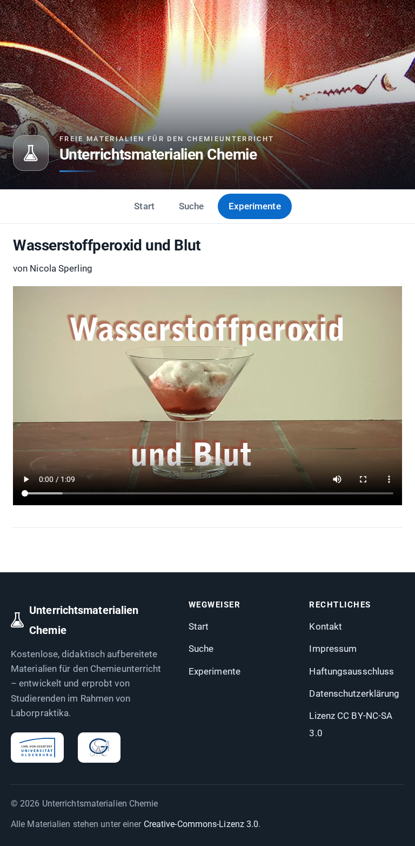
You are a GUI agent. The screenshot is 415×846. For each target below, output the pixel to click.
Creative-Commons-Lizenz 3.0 (201, 824)
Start (144, 206)
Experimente (255, 206)
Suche (191, 206)
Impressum (333, 648)
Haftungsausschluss (351, 671)
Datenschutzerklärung (354, 693)
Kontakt (325, 626)
